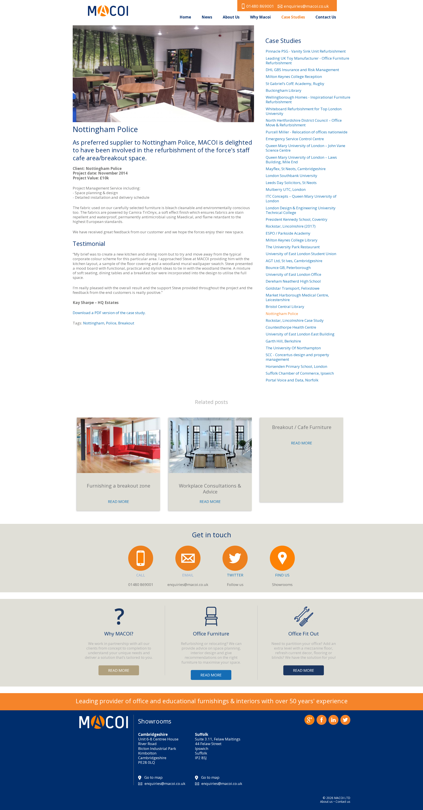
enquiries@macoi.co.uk (306, 6)
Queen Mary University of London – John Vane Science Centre (305, 148)
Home (185, 17)
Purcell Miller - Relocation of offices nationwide (306, 131)
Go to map (153, 777)
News (207, 17)
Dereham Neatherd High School (293, 281)
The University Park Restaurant (293, 246)
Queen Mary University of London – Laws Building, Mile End (301, 159)
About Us (231, 17)
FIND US (282, 575)
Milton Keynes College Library (291, 240)
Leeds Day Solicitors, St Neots (291, 182)
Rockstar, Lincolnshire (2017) (290, 226)
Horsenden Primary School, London (296, 366)
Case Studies (293, 17)
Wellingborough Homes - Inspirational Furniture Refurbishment (308, 99)
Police (111, 323)
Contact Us (325, 17)
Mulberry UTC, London (286, 189)
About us (326, 801)
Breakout (126, 323)
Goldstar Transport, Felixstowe (292, 288)
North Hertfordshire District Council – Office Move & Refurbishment (304, 122)
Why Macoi (260, 17)
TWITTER (235, 575)
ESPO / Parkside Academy (288, 233)
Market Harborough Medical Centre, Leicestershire (297, 297)
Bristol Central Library (285, 306)
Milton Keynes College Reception (294, 76)
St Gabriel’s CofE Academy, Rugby (295, 83)
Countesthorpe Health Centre (291, 327)
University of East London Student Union (301, 253)
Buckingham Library (283, 90)
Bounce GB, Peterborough (288, 267)
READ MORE (118, 501)
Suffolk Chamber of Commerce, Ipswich (300, 373)
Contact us (343, 801)
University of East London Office (293, 274)
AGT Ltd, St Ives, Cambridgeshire (294, 260)
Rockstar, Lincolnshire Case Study (295, 320)
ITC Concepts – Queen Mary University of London (301, 198)
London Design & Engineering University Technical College (301, 210)
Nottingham (93, 323)
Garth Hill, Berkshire (283, 341)
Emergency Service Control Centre (295, 138)
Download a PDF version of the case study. (109, 312)
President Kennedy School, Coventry (296, 219)
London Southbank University (291, 175)
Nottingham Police (282, 313)
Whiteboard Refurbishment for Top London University (303, 111)
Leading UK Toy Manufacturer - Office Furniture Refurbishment (307, 60)
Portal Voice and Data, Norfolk (292, 380)
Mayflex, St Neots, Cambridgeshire (296, 168)
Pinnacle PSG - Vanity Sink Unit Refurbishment (306, 51)
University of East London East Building (300, 334)
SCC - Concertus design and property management (297, 357)
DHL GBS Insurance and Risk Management (302, 69)
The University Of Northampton (293, 347)
